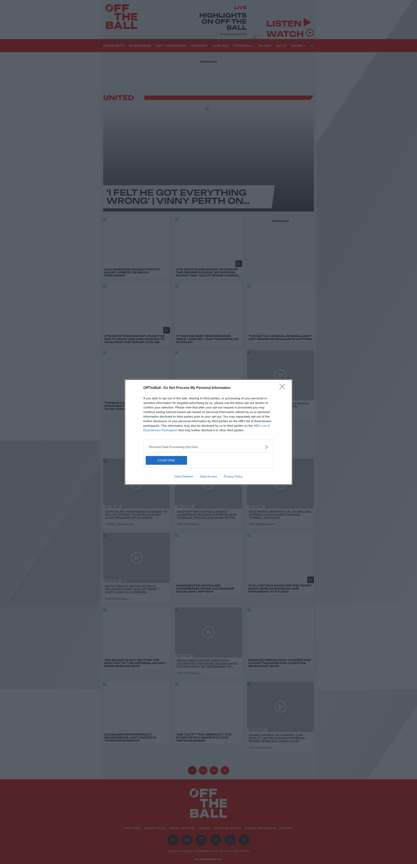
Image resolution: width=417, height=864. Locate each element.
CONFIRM (166, 460)
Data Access (208, 476)
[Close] (284, 388)
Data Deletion (184, 476)
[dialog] (208, 432)
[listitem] (208, 447)
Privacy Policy (233, 476)
